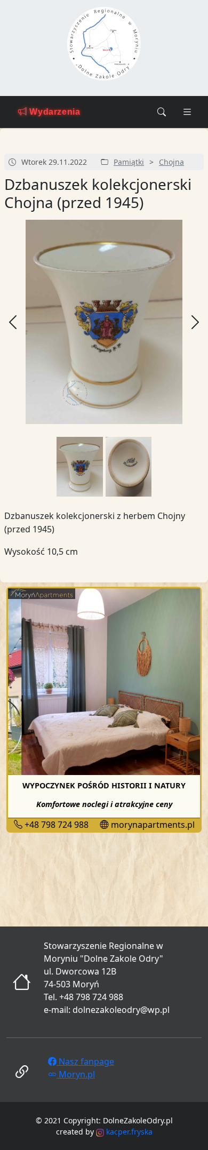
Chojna (171, 162)
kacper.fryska (128, 1132)
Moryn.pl (76, 1074)
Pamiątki (129, 162)
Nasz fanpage (85, 1061)
